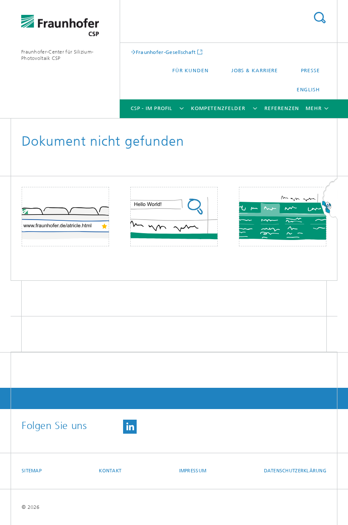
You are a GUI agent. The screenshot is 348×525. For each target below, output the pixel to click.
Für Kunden (190, 70)
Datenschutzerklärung (295, 471)
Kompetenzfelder (218, 108)
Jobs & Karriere (254, 70)
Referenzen (281, 108)
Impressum (192, 471)
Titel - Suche (319, 18)
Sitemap (32, 471)
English (308, 90)
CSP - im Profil (152, 108)
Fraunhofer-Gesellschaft (166, 52)
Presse (310, 70)
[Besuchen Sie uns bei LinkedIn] (130, 427)
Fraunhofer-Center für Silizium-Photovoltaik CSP (57, 55)
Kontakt (110, 471)
